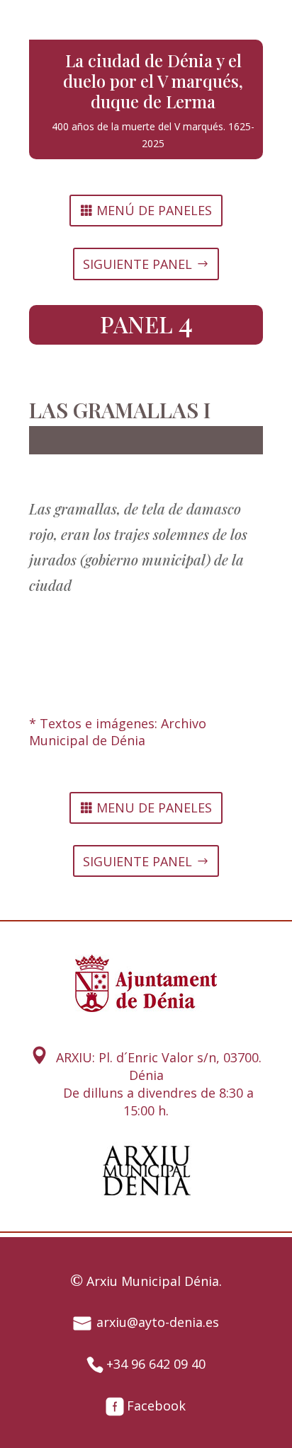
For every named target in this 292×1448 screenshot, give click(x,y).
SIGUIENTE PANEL (137, 263)
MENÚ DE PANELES (154, 210)
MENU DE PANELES (154, 807)
